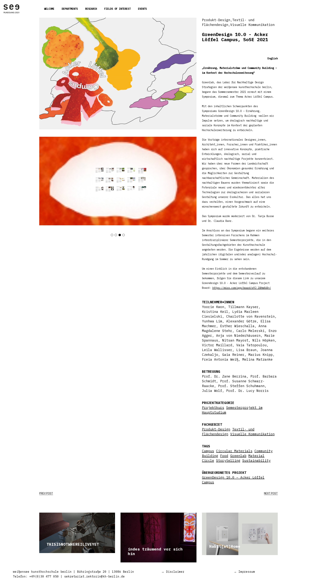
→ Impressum (244, 571)
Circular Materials (234, 451)
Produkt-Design (216, 429)
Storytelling (228, 460)
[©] (117, 73)
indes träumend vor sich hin (155, 551)
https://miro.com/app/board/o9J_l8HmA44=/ (241, 287)
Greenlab (238, 456)
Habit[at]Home (224, 546)
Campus (208, 451)
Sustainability (256, 460)
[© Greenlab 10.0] (117, 181)
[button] (112, 235)
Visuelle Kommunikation (252, 434)
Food (224, 456)
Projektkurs (213, 407)
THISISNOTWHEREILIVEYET (73, 544)
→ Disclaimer (172, 571)
